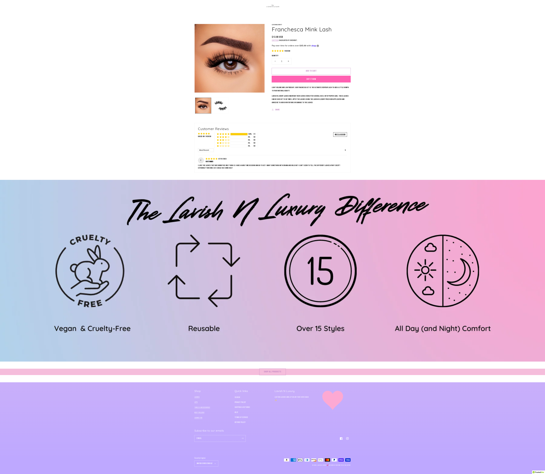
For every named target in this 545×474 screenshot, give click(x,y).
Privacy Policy (240, 402)
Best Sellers (199, 412)
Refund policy (240, 422)
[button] (197, 6)
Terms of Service (241, 417)
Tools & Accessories (202, 407)
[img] (212, 159)
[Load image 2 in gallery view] (221, 106)
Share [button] (277, 109)
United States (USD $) (204, 463)
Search (237, 397)
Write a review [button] (340, 134)
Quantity (275, 56)
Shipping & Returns (242, 407)
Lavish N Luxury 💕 (323, 465)
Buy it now (311, 79)
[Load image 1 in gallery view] (203, 106)
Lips (196, 402)
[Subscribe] (242, 438)
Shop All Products (272, 371)
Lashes (197, 397)
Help (236, 412)
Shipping (275, 40)
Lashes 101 (198, 418)
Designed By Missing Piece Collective (340, 465)
